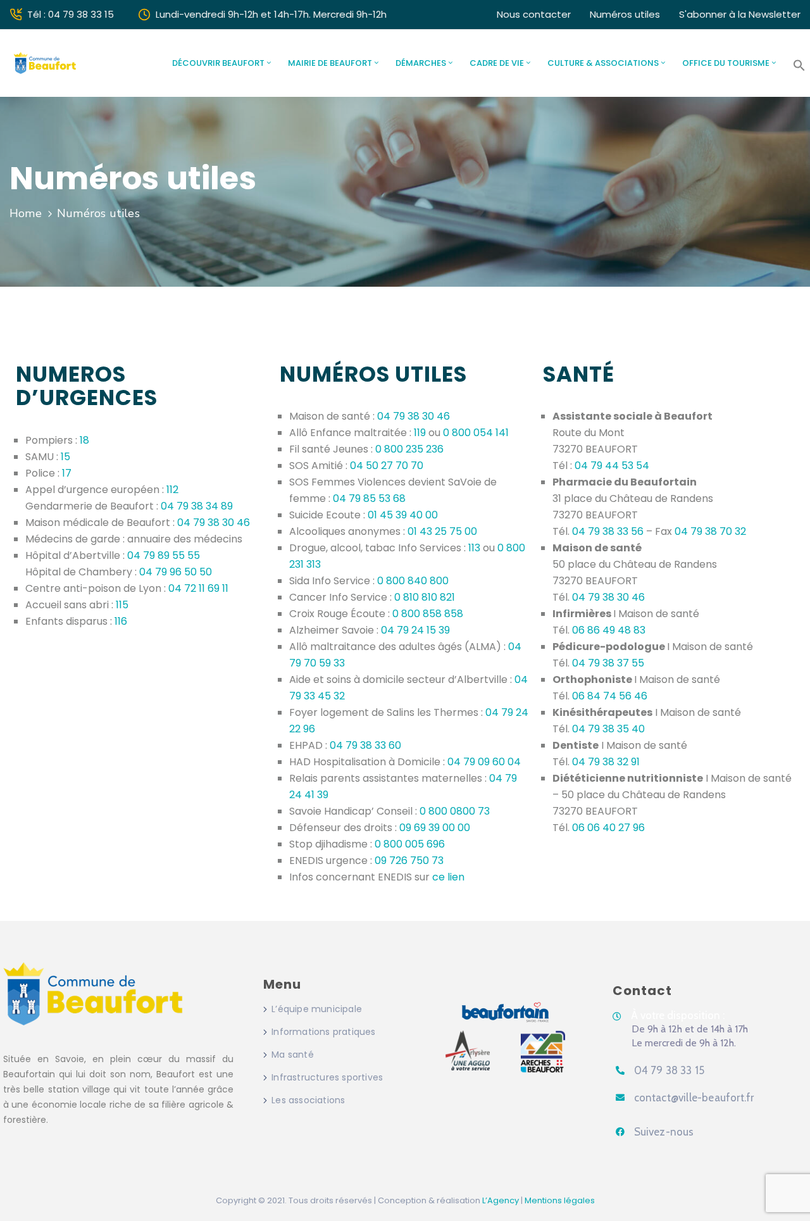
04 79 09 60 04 (484, 762)
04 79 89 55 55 (163, 555)
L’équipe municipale (316, 1009)
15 (65, 456)
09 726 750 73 (409, 860)
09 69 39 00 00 (434, 827)
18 (84, 440)
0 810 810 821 (424, 597)
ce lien (448, 877)
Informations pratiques (323, 1031)
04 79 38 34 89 (197, 506)
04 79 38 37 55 (608, 663)
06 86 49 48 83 (608, 630)
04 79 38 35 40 (608, 729)
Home (25, 213)
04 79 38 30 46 (213, 522)
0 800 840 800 (413, 580)
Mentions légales (560, 1200)
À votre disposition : (678, 1015)
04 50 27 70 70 (386, 465)
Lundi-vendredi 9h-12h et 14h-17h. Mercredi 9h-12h (271, 14)
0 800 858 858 (427, 613)
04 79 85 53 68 (369, 498)
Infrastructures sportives (327, 1077)
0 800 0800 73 (455, 811)
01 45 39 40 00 (403, 515)
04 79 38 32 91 (606, 762)
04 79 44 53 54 (612, 465)
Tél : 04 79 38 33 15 (70, 14)
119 (420, 432)
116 (121, 621)
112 (172, 489)
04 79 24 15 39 (415, 630)
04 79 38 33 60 (365, 745)
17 (67, 473)
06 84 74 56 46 (609, 696)
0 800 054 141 (476, 432)
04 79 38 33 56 (608, 531)
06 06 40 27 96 (608, 827)
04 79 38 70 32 (710, 531)
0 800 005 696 (410, 844)
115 (122, 605)
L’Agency (500, 1200)
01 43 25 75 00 (442, 531)
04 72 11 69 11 (198, 588)
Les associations (308, 1100)
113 (474, 548)
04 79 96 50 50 (175, 572)
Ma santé (292, 1054)
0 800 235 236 (409, 449)
